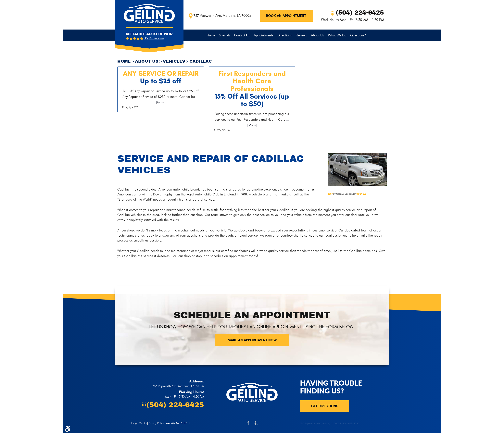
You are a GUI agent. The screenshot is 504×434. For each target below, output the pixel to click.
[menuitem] (211, 35)
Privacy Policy (156, 423)
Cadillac (200, 61)
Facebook (248, 425)
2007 (330, 193)
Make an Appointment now (252, 340)
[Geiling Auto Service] (149, 13)
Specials (224, 35)
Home (211, 35)
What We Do (337, 35)
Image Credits (138, 423)
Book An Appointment (286, 16)
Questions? (358, 35)
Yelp (256, 425)
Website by (178, 423)
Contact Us (242, 35)
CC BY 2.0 (361, 193)
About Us (317, 35)
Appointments (263, 35)
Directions (284, 35)
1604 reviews (154, 38)
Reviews (301, 35)
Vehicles (174, 61)
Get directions (324, 406)
